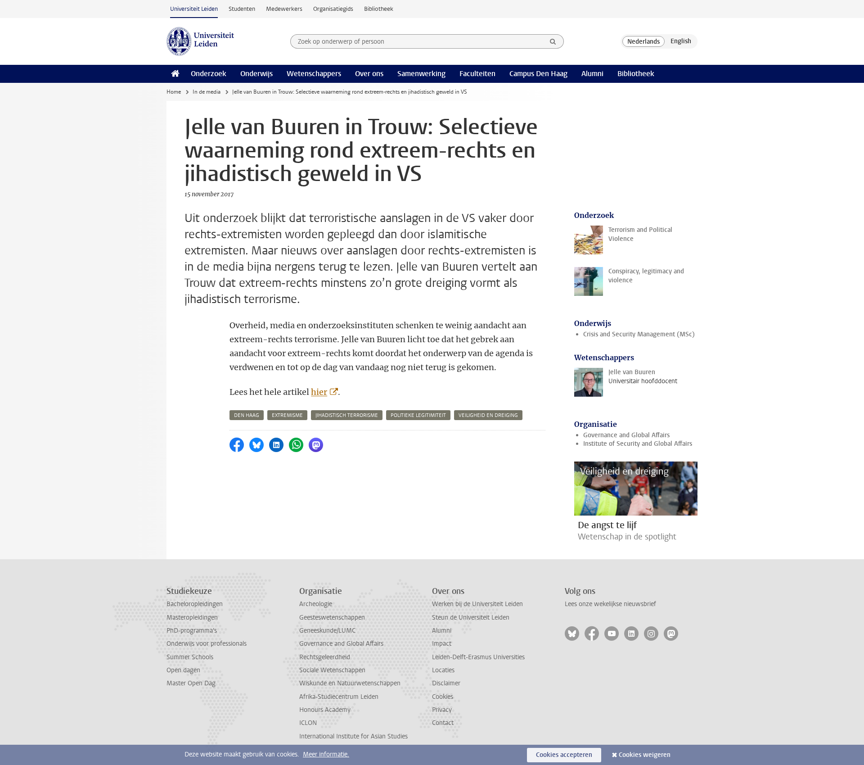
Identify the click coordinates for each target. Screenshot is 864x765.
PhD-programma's (191, 630)
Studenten (242, 9)
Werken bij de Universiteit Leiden (477, 604)
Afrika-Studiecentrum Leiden (338, 697)
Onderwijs (256, 73)
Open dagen (183, 670)
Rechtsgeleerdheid (324, 657)
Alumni (592, 73)
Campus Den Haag (538, 73)
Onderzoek (208, 73)
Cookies (442, 697)
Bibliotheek (378, 9)
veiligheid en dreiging (488, 415)
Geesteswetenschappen (332, 617)
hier (319, 392)
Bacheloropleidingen (194, 604)
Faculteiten (477, 73)
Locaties (443, 670)
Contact (443, 723)
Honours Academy (325, 710)
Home (173, 91)
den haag (246, 415)
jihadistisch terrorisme (346, 415)
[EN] (681, 41)
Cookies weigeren (644, 755)
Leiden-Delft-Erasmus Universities (478, 657)
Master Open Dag (191, 683)
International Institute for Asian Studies (353, 736)
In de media (206, 91)
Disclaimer (446, 683)
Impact (441, 643)
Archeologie (315, 604)
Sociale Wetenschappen (332, 670)
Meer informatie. (326, 754)
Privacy (442, 710)
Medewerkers (284, 9)
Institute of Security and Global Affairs (637, 443)
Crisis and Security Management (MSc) (639, 334)
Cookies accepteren (564, 755)
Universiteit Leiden (194, 9)
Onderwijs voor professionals (206, 643)
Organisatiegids (333, 9)
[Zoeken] (553, 41)
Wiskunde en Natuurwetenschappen (349, 683)
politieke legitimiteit (418, 415)
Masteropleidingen (192, 617)
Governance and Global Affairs (626, 435)
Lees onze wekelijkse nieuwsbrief (610, 604)
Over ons (369, 73)
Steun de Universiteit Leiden (470, 617)
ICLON (308, 723)
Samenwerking (421, 73)
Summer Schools (189, 657)
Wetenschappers (314, 73)
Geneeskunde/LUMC (327, 630)
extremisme (287, 415)
